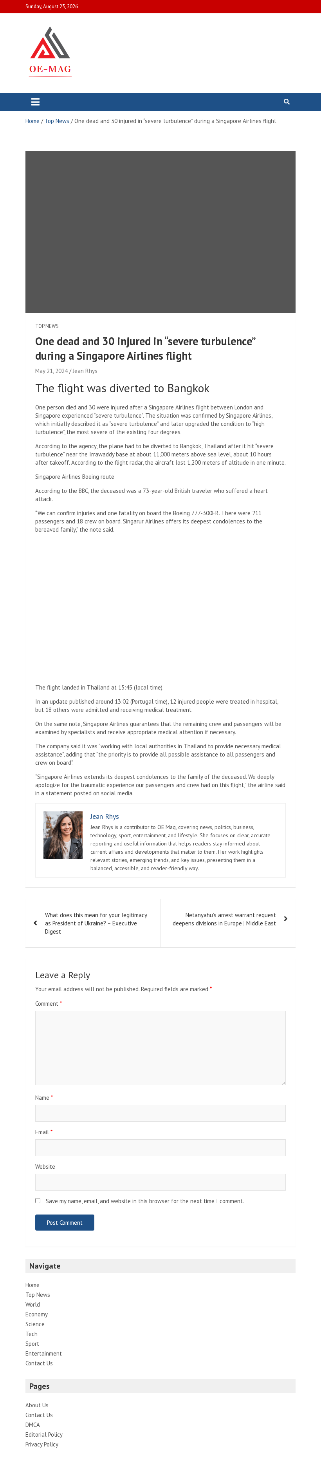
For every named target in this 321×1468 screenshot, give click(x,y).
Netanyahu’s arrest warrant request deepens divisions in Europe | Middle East (224, 919)
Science (35, 1324)
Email (43, 1132)
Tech (31, 1334)
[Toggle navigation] (35, 102)
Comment (48, 1003)
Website (45, 1166)
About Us (37, 1405)
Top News (47, 326)
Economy (36, 1314)
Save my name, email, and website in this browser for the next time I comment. (145, 1201)
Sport (32, 1343)
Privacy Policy (41, 1444)
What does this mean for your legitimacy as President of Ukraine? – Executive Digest (96, 923)
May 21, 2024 (51, 371)
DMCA (32, 1424)
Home (32, 1285)
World (32, 1304)
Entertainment (43, 1353)
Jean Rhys (85, 371)
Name (44, 1097)
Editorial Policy (44, 1434)
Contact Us (39, 1363)
